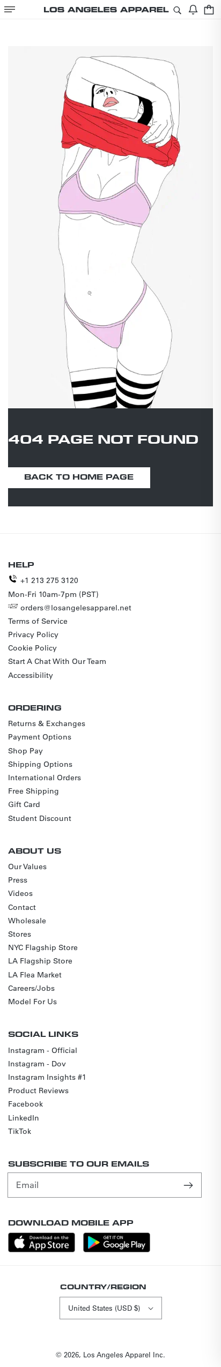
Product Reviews (38, 1090)
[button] (10, 9)
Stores (19, 934)
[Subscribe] (189, 1185)
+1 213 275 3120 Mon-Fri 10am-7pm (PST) (53, 587)
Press (17, 880)
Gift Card (24, 804)
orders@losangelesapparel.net (75, 607)
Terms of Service (38, 621)
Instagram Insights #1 (47, 1077)
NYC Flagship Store (43, 947)
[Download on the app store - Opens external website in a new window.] (41, 1249)
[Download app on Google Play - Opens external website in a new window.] (116, 1249)
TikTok (19, 1131)
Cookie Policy (32, 648)
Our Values (27, 866)
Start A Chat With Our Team (57, 661)
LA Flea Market (35, 975)
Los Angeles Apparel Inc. (124, 1354)
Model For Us (32, 1001)
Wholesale (27, 920)
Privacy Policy (33, 634)
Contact (22, 907)
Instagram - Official (42, 1050)
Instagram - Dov (37, 1064)
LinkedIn (23, 1118)
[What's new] (193, 9)
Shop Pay (25, 751)
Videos (20, 893)
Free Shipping (33, 791)
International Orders (44, 777)
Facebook (25, 1104)
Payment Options (39, 737)
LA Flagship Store (40, 961)
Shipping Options (40, 764)
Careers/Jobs (31, 988)
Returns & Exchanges (46, 723)
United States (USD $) (104, 1307)
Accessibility (30, 675)
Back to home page (79, 476)
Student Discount (39, 818)
